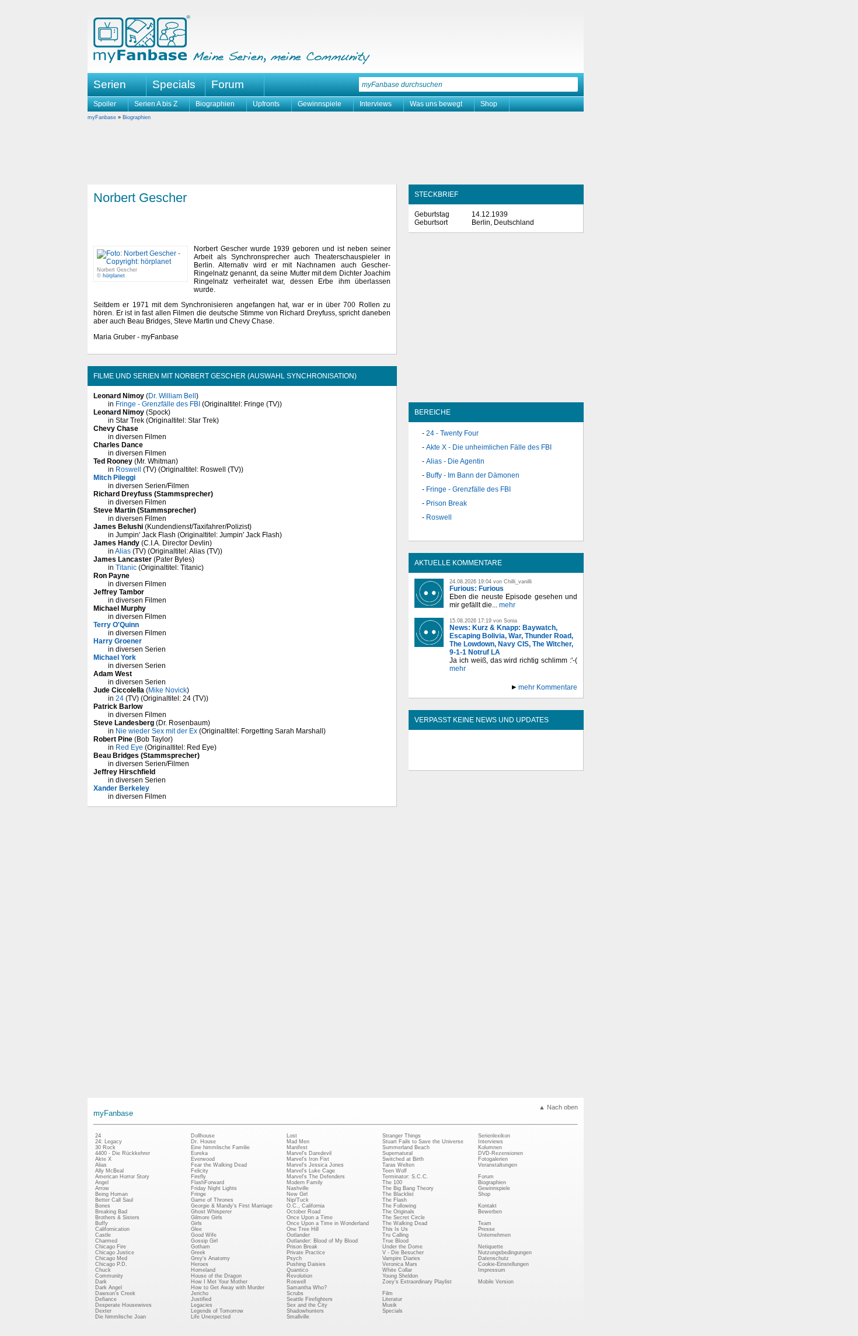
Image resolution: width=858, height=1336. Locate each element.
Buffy (101, 1223)
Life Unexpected (211, 1317)
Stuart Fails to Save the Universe (422, 1141)
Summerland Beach (406, 1147)
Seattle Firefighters (310, 1299)
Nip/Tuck (298, 1200)
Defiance (106, 1299)
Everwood (203, 1159)
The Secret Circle (403, 1217)
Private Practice (306, 1252)
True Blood (395, 1241)
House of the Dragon (216, 1276)
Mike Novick (167, 690)
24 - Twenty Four (452, 433)
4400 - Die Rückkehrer (122, 1153)
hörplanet (114, 276)
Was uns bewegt (436, 104)
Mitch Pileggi (114, 478)
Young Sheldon (400, 1276)
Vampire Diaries (401, 1258)
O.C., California (306, 1206)
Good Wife (204, 1235)
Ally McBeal (109, 1171)
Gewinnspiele (319, 104)
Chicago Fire (110, 1247)
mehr (507, 605)
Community (109, 1276)
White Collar (397, 1270)
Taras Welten (398, 1165)
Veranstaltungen (497, 1165)
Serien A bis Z (155, 104)
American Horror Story (122, 1177)
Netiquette (490, 1247)
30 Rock (105, 1147)
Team (484, 1223)
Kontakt (487, 1206)
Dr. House (203, 1141)
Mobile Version (496, 1282)
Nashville (298, 1188)
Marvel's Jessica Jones (315, 1165)
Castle (103, 1235)
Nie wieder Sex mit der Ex (156, 731)
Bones (102, 1206)
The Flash (394, 1200)
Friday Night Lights (214, 1188)
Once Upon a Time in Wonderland (328, 1223)
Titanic (126, 567)
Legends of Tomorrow (217, 1311)
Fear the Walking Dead (219, 1165)
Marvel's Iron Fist (308, 1159)
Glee (196, 1229)
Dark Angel (108, 1287)
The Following (399, 1206)
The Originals (398, 1212)
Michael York (114, 657)
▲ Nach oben (558, 1107)
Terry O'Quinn (116, 625)
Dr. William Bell (172, 396)
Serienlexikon (494, 1136)
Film (387, 1293)
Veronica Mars (399, 1264)
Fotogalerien (493, 1159)
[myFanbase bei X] (496, 760)
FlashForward (207, 1182)
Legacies (201, 1305)
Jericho (199, 1293)
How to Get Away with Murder (227, 1287)
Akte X (103, 1159)
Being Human (111, 1194)
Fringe (198, 1194)
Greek (198, 1252)
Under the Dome (402, 1247)
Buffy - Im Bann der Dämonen (472, 475)
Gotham (200, 1247)
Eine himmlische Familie (220, 1147)
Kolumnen (490, 1147)
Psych (294, 1258)
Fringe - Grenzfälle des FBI (158, 404)
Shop (488, 104)
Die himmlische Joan (120, 1317)
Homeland (203, 1270)
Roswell (128, 469)
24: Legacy (108, 1141)
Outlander (298, 1235)
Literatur (392, 1299)
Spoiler (104, 104)
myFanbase (102, 117)
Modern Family (305, 1182)
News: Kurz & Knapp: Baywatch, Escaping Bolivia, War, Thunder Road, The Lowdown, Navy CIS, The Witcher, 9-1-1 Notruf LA (511, 640)
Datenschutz (493, 1258)
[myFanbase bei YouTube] (549, 760)
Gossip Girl (204, 1241)
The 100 (392, 1182)
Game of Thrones (212, 1200)
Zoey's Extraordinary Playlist (417, 1282)
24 (120, 698)
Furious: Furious (476, 588)
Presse (486, 1229)
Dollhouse (203, 1136)
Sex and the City (307, 1305)
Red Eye (129, 747)
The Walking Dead (404, 1223)
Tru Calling (395, 1235)
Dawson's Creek (115, 1293)
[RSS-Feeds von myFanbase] (442, 760)
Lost (292, 1136)
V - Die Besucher (403, 1252)
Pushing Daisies (306, 1264)
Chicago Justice (114, 1252)
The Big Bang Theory (408, 1188)
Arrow (102, 1188)
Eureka (199, 1153)
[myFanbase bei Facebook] (469, 760)
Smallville (298, 1317)
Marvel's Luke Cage (311, 1171)
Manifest (297, 1147)
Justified (201, 1299)
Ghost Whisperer (211, 1212)
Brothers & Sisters (117, 1217)
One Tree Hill (303, 1229)
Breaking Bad (111, 1212)
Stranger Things (401, 1136)
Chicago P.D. (111, 1264)
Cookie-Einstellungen (503, 1264)
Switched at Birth (403, 1159)
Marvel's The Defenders (316, 1177)
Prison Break (446, 503)
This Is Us (395, 1229)
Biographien (215, 104)
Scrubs (295, 1293)
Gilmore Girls (206, 1217)
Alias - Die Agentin (455, 461)
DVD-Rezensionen (500, 1153)
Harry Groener (117, 641)
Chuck (103, 1270)
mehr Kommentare (547, 687)
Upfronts (266, 104)
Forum (227, 84)
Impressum (491, 1270)
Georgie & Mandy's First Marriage (232, 1206)
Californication (112, 1229)
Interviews (376, 104)
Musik (389, 1305)
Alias (123, 551)
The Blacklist (398, 1194)
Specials (174, 84)
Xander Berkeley (121, 788)
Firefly (198, 1177)
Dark (101, 1282)
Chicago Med (111, 1258)
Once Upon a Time (310, 1217)
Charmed (106, 1241)
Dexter (103, 1311)
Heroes (199, 1264)
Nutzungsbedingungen (505, 1252)
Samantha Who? (307, 1287)
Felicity (199, 1171)
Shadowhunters (305, 1311)
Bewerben (490, 1212)
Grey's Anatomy (210, 1258)
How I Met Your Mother (219, 1282)
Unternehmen (494, 1235)
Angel (102, 1182)
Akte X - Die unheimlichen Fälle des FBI (489, 447)
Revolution (299, 1276)
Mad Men (298, 1141)
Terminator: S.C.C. (405, 1177)
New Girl (297, 1194)
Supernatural (397, 1153)
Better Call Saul (114, 1200)
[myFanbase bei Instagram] (523, 760)
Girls (196, 1223)
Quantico (297, 1270)
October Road (303, 1212)
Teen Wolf (394, 1171)
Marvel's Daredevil (309, 1153)
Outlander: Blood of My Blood (322, 1241)
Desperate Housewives (123, 1305)
